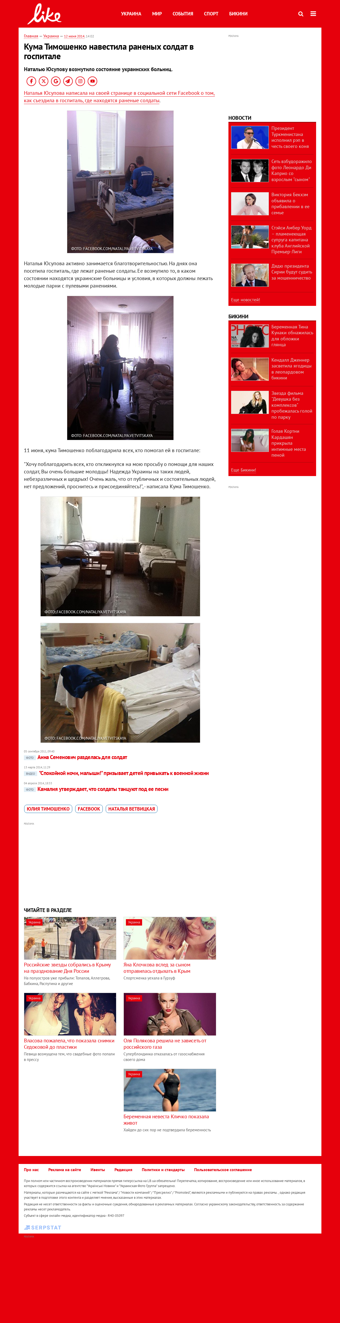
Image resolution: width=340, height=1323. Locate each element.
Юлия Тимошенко (48, 809)
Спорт (211, 14)
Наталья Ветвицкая (131, 809)
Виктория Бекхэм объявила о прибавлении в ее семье (290, 203)
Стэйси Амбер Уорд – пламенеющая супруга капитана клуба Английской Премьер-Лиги (291, 240)
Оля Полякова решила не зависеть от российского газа (165, 1043)
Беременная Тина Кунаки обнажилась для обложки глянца (292, 336)
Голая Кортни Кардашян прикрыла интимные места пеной (288, 443)
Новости (239, 117)
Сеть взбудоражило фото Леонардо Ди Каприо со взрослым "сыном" (291, 170)
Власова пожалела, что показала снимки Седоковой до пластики (69, 1043)
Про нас (31, 1169)
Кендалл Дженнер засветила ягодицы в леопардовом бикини (291, 369)
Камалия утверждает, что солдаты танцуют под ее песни (97, 789)
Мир (157, 14)
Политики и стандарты (163, 1169)
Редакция (123, 1169)
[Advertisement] (120, 864)
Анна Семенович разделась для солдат (76, 757)
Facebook (89, 809)
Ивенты (98, 1169)
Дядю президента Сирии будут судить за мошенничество (291, 272)
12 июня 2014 (74, 36)
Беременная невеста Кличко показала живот (166, 1119)
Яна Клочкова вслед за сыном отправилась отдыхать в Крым (157, 967)
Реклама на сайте (64, 1169)
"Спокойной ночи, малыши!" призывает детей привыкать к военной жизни (117, 773)
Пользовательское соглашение (223, 1169)
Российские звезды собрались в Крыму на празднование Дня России (67, 967)
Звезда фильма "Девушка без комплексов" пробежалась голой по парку (291, 405)
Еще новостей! (245, 300)
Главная (31, 35)
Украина (131, 14)
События (183, 14)
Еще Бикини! (243, 470)
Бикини (238, 14)
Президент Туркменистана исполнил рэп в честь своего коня (290, 137)
